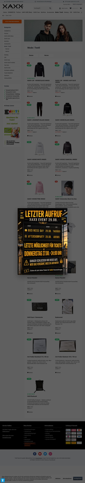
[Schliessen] (64, 210)
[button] (3, 480)
